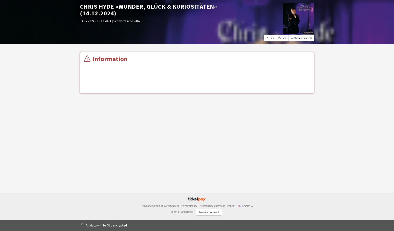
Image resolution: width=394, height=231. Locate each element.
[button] (245, 206)
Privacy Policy (189, 206)
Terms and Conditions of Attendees (159, 206)
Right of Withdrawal (182, 212)
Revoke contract (209, 212)
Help (283, 37)
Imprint (231, 206)
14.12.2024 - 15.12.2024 (96, 21)
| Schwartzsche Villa (126, 21)
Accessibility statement (212, 206)
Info (271, 37)
